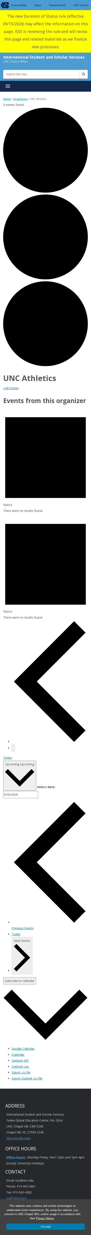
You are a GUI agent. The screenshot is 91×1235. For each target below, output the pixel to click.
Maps (37, 5)
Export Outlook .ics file (27, 1078)
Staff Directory (16, 1198)
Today (7, 758)
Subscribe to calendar (19, 981)
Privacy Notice (45, 1218)
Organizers (20, 99)
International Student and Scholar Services (43, 57)
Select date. (46, 787)
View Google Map (18, 1138)
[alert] (45, 460)
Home (7, 99)
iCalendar (18, 1055)
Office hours (16, 1157)
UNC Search (81, 5)
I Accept (45, 1226)
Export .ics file (21, 1072)
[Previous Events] (50, 741)
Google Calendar (23, 1049)
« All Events (11, 388)
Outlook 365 (20, 1061)
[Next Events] (13, 748)
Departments (57, 5)
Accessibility (18, 5)
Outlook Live (20, 1066)
